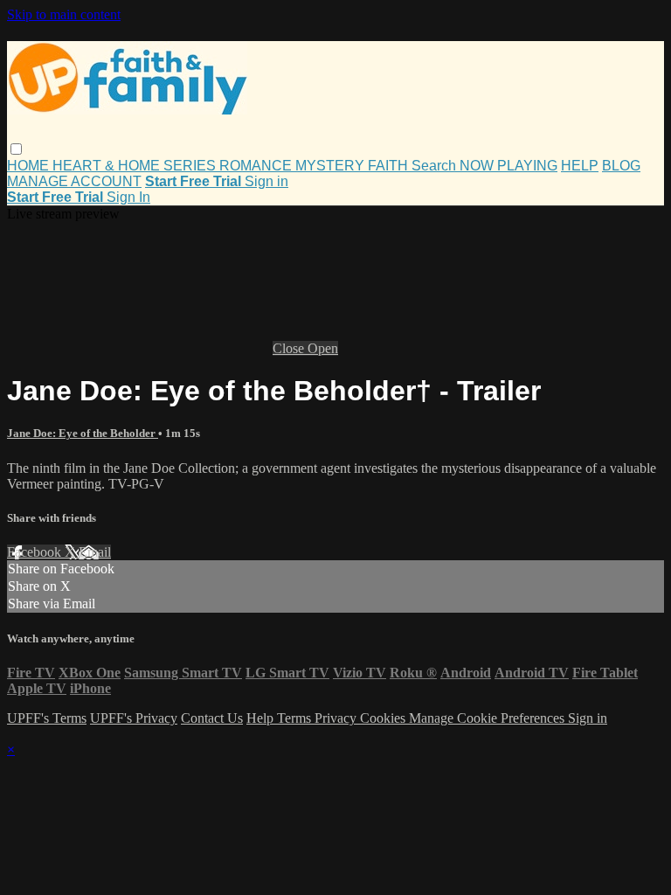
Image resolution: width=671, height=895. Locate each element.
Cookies (384, 718)
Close (290, 348)
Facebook (36, 552)
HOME (29, 165)
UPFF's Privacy (133, 718)
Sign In (128, 197)
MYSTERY (331, 165)
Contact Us (212, 718)
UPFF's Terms (46, 718)
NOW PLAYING (508, 165)
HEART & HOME (107, 165)
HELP (579, 165)
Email (95, 552)
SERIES (191, 165)
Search (436, 165)
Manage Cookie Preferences (488, 718)
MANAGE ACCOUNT (74, 181)
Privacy (337, 718)
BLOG (621, 165)
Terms (296, 718)
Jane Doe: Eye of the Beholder (82, 433)
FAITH (390, 165)
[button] (16, 149)
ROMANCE (257, 165)
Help (261, 718)
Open (323, 348)
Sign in (266, 181)
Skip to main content (64, 14)
